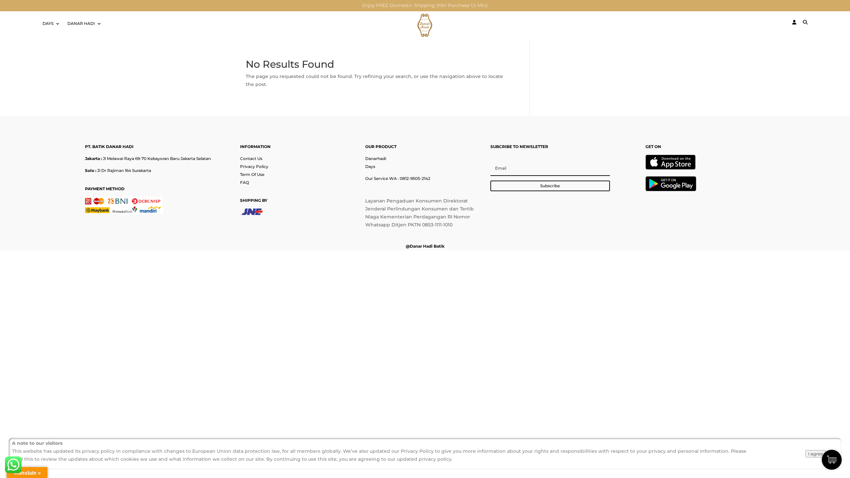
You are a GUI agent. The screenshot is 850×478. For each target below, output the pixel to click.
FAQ (244, 182)
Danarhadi (375, 158)
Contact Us (251, 158)
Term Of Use (252, 174)
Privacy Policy (254, 166)
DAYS (47, 23)
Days (370, 166)
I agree (815, 453)
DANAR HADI (81, 23)
